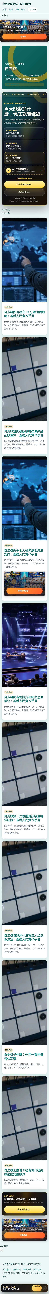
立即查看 (36, 1287)
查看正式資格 (24, 1209)
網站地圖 (37, 1269)
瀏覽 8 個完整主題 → (13, 84)
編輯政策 (17, 1269)
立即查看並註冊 (24, 184)
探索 (5, 9)
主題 (11, 9)
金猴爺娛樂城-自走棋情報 (17, 3)
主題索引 (7, 1269)
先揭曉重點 (24, 192)
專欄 (17, 9)
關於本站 (27, 1269)
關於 (23, 9)
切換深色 (32, 9)
